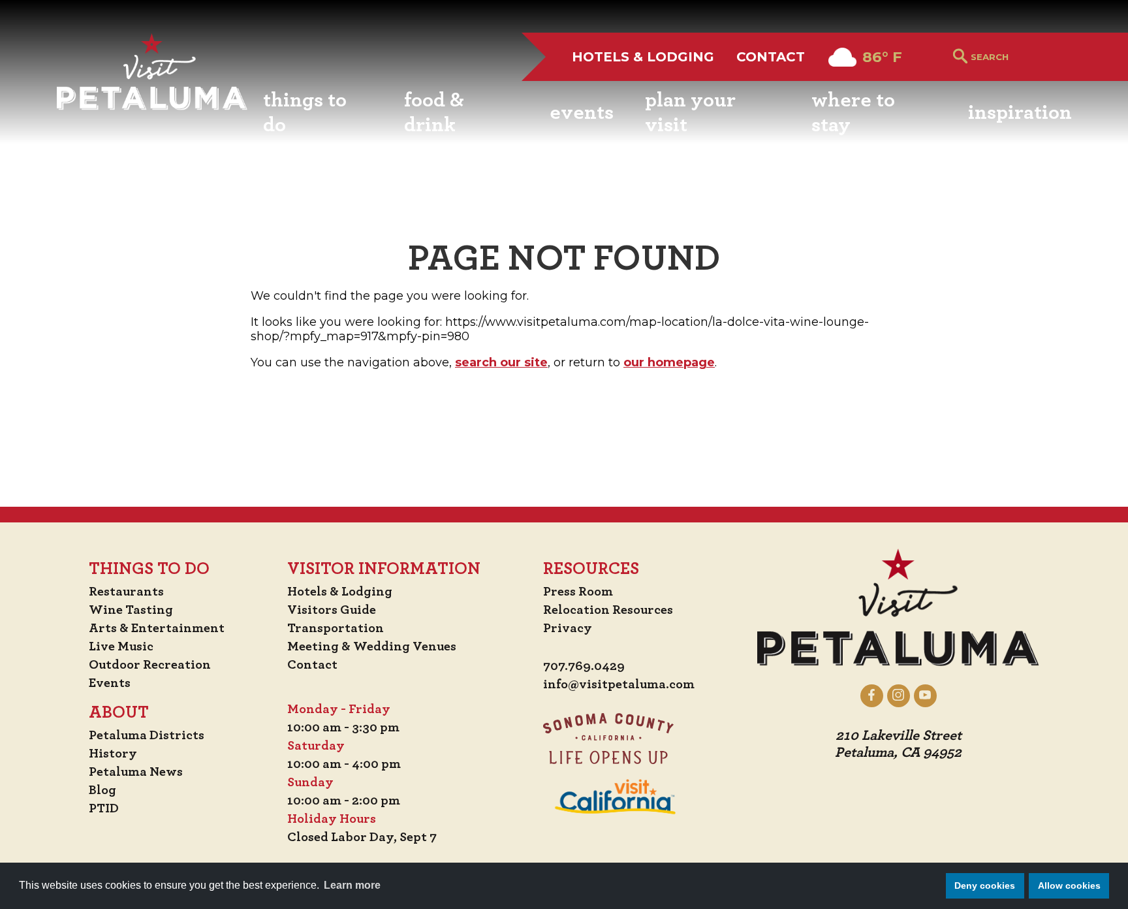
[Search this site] (1021, 56)
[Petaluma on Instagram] (898, 695)
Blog (102, 790)
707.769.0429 (584, 666)
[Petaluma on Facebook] (871, 695)
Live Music (121, 646)
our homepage (669, 362)
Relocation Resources (608, 609)
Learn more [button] (352, 885)
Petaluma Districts (146, 735)
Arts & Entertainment (157, 628)
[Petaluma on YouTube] (925, 695)
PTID (104, 808)
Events (110, 683)
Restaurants (126, 591)
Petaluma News (136, 771)
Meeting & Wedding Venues (371, 646)
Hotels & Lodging (643, 57)
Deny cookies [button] (984, 885)
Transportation (335, 628)
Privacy (567, 628)
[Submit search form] (960, 57)
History (113, 753)
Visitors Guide (331, 609)
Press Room (578, 591)
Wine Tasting (131, 609)
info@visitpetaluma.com (619, 684)
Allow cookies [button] (1069, 885)
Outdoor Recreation (150, 664)
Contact (770, 57)
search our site (501, 362)
